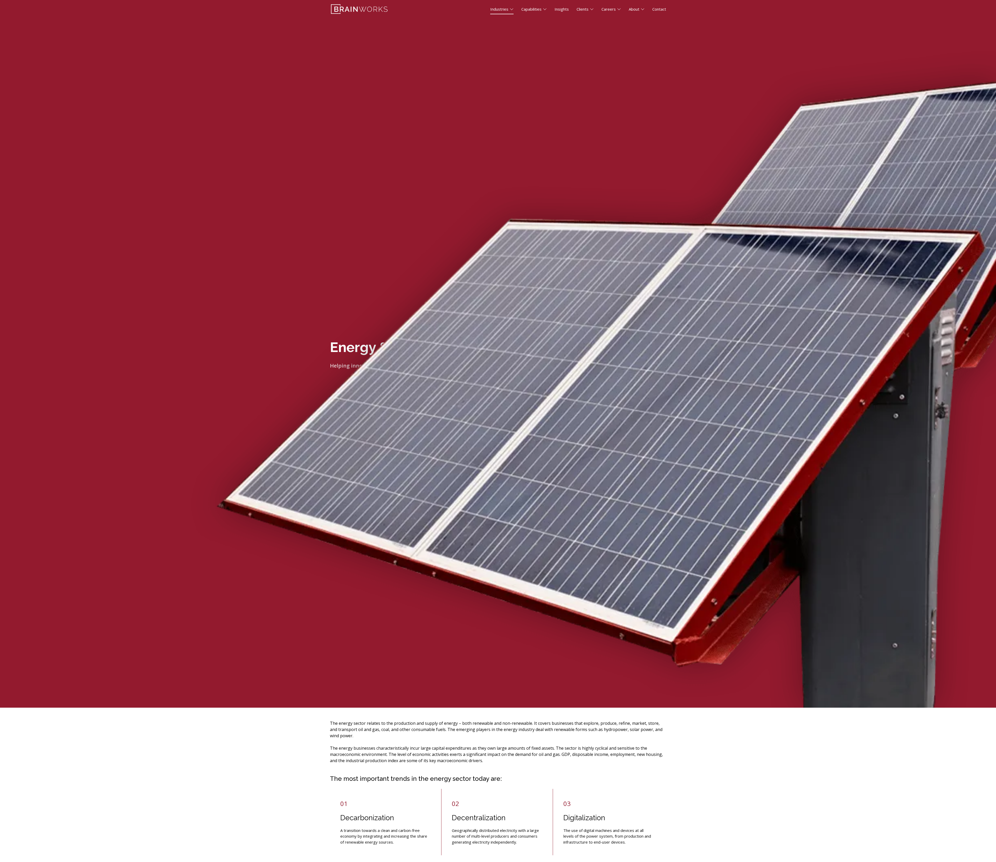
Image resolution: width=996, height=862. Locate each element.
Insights (562, 9)
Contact (659, 9)
